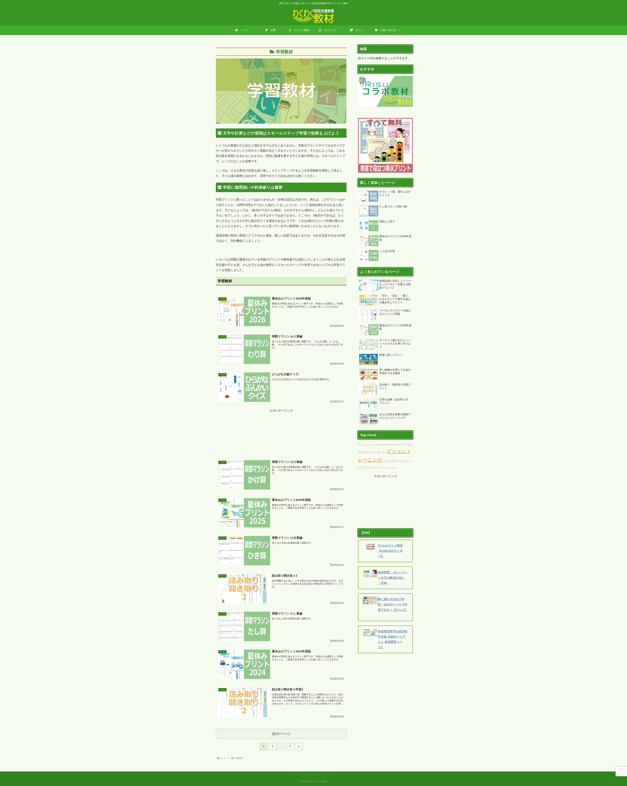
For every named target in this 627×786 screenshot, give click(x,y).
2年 (398, 444)
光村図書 (386, 461)
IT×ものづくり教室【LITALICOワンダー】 (390, 551)
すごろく (408, 461)
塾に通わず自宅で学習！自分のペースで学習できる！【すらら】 (392, 605)
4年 (359, 445)
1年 (375, 467)
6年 (363, 467)
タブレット (397, 460)
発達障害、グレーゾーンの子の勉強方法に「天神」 (392, 578)
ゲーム (369, 466)
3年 (359, 467)
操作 (379, 452)
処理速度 (392, 445)
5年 (374, 452)
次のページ (281, 734)
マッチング (367, 444)
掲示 (384, 452)
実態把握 (384, 445)
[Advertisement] (281, 430)
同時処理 (376, 445)
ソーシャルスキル (389, 467)
